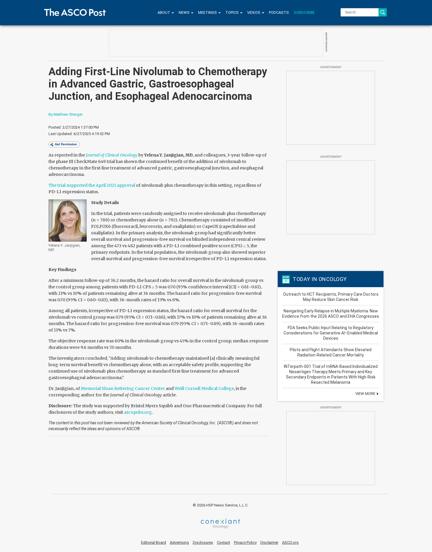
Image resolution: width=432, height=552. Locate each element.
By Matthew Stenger (65, 114)
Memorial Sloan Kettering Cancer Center (123, 388)
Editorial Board (153, 542)
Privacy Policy (245, 542)
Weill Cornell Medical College (204, 388)
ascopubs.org (138, 412)
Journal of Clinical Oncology (112, 155)
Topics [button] (232, 12)
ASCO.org (290, 542)
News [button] (184, 12)
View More (365, 393)
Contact (223, 542)
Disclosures (203, 542)
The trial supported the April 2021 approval (91, 185)
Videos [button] (254, 12)
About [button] (164, 12)
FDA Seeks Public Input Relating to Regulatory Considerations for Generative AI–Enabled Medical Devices (331, 333)
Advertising (179, 542)
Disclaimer (269, 542)
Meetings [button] (208, 12)
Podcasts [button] (279, 12)
